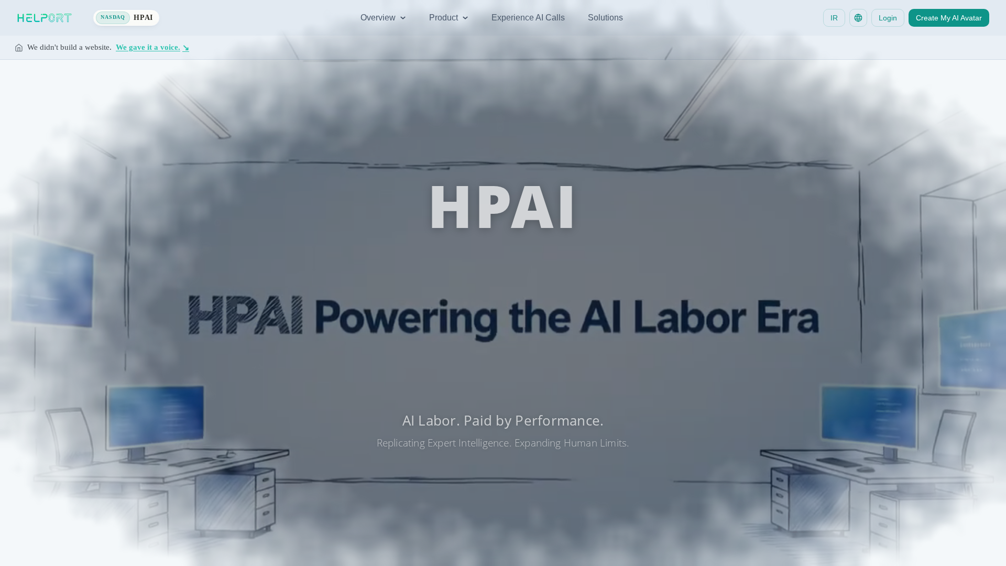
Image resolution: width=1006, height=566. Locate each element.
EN (503, 419)
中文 (473, 419)
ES (532, 419)
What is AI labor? (541, 328)
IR (834, 18)
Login (888, 18)
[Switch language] (858, 18)
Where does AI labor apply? (630, 328)
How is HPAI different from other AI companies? (506, 347)
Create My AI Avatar (949, 18)
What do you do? (358, 328)
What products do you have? (449, 328)
